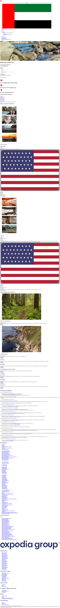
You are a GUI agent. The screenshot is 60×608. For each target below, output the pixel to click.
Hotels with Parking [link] (4, 464)
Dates (1, 65)
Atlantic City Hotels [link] (4, 487)
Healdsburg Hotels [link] (4, 468)
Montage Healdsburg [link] (12, 394)
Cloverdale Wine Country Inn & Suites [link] (7, 503)
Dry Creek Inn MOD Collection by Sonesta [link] (7, 494)
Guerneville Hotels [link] (4, 467)
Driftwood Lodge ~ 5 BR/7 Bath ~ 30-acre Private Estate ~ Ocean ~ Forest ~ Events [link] (23, 429)
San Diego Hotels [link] (4, 477)
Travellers (1, 66)
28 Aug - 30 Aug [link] (2, 99)
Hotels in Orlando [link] (4, 554)
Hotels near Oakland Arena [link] (5, 520)
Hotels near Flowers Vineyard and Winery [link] (7, 458)
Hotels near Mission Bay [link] (5, 519)
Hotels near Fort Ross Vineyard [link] (6, 453)
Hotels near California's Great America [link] (7, 533)
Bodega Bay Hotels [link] (4, 466)
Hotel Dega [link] (3, 493)
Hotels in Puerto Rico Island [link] (5, 578)
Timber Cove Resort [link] (13, 416)
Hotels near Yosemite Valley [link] (5, 525)
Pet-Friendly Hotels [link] (4, 465)
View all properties (2, 290)
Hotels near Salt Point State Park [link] (6, 451)
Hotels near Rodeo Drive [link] (5, 522)
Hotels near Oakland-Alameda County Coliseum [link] (8, 529)
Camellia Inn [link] (3, 511)
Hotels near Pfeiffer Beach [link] (5, 537)
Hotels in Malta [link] (4, 576)
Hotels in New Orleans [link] (5, 555)
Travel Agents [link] (4, 592)
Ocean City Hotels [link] (4, 478)
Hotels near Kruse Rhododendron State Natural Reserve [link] (9, 456)
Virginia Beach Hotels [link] (5, 488)
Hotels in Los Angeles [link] (5, 558)
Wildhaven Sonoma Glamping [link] (6, 513)
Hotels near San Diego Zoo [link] (5, 524)
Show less (2, 192)
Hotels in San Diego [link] (4, 556)
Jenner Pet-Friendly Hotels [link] (5, 463)
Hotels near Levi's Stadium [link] (5, 531)
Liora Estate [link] (3, 508)
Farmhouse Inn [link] (10, 406)
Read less (2, 357)
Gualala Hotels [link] (4, 470)
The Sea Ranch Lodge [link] (11, 393)
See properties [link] (2, 367)
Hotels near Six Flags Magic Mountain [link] (7, 534)
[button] (30, 442)
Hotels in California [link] (4, 38)
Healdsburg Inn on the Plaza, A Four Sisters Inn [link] (8, 510)
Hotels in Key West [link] (4, 565)
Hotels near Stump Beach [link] (5, 457)
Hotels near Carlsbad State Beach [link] (6, 532)
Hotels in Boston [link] (4, 564)
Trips (2, 30)
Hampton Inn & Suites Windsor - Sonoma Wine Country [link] (9, 512)
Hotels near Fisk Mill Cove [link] (5, 459)
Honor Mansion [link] (16, 409)
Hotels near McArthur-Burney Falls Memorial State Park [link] (9, 539)
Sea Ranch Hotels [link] (4, 469)
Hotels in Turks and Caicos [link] (5, 573)
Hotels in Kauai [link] (4, 579)
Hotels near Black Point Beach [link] (6, 454)
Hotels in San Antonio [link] (5, 563)
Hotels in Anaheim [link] (4, 568)
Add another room (3, 74)
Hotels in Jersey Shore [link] (5, 577)
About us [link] (3, 602)
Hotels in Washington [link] (5, 561)
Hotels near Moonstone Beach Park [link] (6, 528)
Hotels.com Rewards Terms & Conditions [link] (7, 598)
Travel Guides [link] (4, 603)
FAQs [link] (3, 585)
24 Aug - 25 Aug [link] (2, 98)
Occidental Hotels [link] (4, 473)
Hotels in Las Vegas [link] (4, 552)
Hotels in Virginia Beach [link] (5, 567)
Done (9, 75)
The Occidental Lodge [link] (5, 495)
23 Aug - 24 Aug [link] (2, 96)
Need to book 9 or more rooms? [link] (4, 75)
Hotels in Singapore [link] (4, 574)
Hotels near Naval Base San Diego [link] (6, 527)
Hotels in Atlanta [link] (4, 562)
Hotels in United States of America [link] (6, 39)
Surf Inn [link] (3, 492)
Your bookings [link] (4, 584)
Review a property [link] (4, 586)
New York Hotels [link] (4, 474)
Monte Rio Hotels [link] (4, 472)
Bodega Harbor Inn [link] (4, 496)
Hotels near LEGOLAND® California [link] (7, 538)
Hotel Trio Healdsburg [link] (5, 500)
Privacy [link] (3, 596)
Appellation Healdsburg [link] (5, 497)
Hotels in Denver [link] (4, 560)
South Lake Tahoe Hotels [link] (5, 482)
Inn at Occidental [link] (4, 498)
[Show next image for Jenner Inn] (1, 234)
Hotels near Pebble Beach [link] (5, 452)
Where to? (1, 64)
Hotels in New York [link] (4, 553)
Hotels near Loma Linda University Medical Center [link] (8, 536)
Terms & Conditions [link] (4, 595)
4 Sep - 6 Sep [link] (2, 101)
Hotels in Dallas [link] (4, 569)
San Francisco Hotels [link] (4, 485)
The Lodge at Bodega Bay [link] (9, 413)
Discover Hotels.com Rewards (7, 34)
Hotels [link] (3, 36)
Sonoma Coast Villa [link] (4, 507)
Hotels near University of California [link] (6, 518)
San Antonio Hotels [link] (4, 486)
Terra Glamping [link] (4, 436)
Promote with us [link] (4, 591)
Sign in (4, 33)
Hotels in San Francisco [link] (5, 557)
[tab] (3, 444)
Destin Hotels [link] (3, 484)
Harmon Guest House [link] (5, 505)
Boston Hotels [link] (4, 483)
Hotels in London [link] (4, 566)
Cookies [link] (3, 597)
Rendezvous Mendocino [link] (5, 502)
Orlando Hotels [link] (4, 476)
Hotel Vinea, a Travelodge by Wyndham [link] (7, 504)
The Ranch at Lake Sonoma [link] (5, 437)
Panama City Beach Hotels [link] (5, 480)
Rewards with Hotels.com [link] (5, 604)
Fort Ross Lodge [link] (22, 419)
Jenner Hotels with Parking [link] (5, 462)
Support (3, 29)
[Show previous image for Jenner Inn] (0, 234)
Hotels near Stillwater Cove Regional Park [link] (7, 455)
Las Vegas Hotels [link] (4, 475)
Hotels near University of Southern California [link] (8, 526)
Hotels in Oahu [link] (4, 580)
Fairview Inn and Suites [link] (5, 509)
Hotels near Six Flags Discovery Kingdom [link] (7, 530)
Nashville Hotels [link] (4, 481)
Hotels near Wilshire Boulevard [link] (6, 523)
